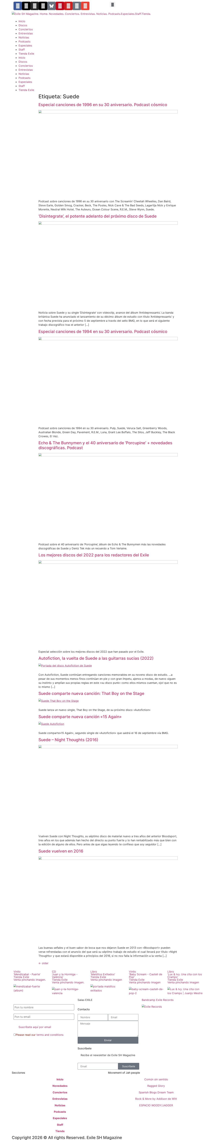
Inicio (22, 21)
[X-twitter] (26, 6)
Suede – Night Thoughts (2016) (68, 739)
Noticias (24, 37)
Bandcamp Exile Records (157, 1000)
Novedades (60, 1085)
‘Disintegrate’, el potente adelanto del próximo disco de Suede (97, 216)
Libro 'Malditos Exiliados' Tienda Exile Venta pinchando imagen (106, 975)
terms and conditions (49, 1034)
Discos (23, 25)
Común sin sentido (156, 1079)
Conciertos (26, 29)
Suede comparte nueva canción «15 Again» (80, 716)
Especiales (25, 45)
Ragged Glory (156, 1085)
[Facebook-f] (18, 6)
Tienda (59, 1131)
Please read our (39, 1034)
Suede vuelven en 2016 (60, 851)
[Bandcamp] (77, 6)
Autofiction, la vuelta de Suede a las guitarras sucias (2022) (96, 658)
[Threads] (43, 6)
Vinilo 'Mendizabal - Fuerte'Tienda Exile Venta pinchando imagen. (30, 975)
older (43, 963)
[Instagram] (34, 6)
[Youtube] (68, 6)
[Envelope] (85, 6)
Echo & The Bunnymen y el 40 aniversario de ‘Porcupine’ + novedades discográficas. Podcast (105, 445)
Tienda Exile (26, 53)
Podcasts (24, 41)
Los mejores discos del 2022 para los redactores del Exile (93, 555)
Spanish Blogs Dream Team (156, 1092)
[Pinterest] (60, 6)
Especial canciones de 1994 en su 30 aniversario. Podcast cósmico (102, 331)
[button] (112, 4)
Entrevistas (26, 33)
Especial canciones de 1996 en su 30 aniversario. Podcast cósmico (102, 104)
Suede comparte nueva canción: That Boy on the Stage (91, 693)
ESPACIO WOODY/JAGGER (156, 1105)
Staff (22, 49)
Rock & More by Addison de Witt (156, 1098)
